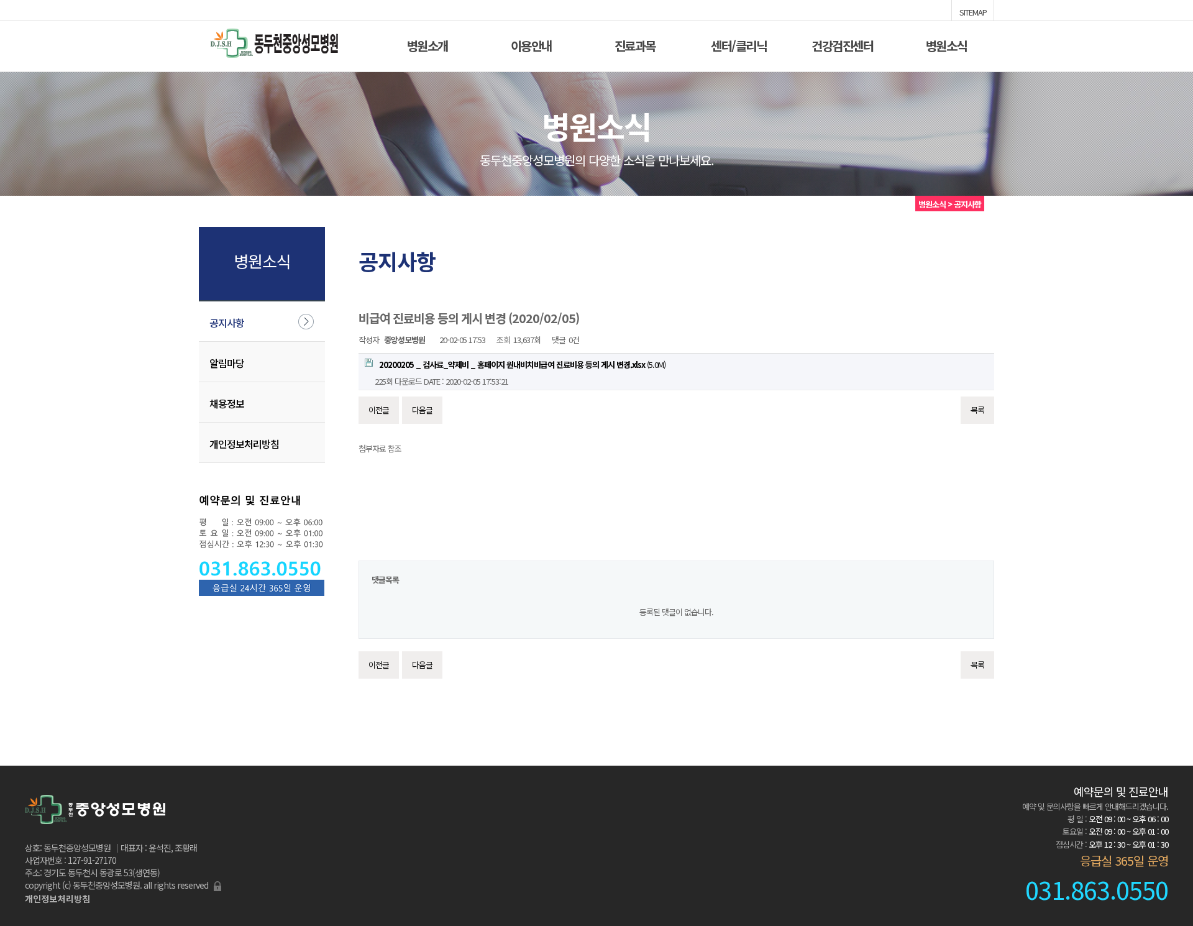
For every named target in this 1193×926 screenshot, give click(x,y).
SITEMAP (973, 11)
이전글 (378, 410)
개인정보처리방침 (244, 443)
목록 (977, 410)
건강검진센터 (842, 44)
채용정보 (226, 403)
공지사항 (226, 322)
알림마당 (226, 362)
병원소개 (427, 44)
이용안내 (531, 44)
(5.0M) (522, 364)
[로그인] (217, 885)
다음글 (422, 410)
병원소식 (946, 44)
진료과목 (635, 44)
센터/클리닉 (738, 44)
